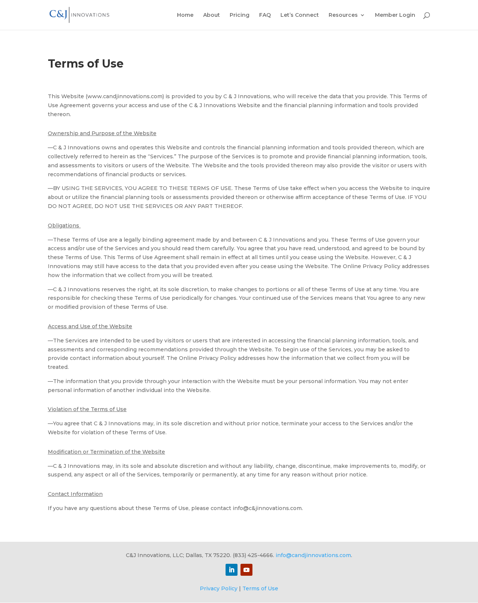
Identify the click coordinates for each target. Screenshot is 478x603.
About (211, 15)
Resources (343, 15)
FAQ (265, 15)
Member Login (395, 15)
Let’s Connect (299, 15)
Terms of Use (260, 588)
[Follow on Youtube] (246, 570)
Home (185, 15)
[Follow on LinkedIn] (232, 570)
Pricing (239, 15)
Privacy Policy (219, 588)
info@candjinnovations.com (313, 555)
